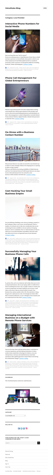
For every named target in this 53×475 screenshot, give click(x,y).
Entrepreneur (8, 69)
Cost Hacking (8, 179)
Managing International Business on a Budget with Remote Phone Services (20, 318)
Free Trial (7, 467)
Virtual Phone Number (13, 243)
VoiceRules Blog (12, 8)
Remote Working (13, 70)
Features (7, 454)
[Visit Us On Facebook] (19, 428)
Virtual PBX (33, 182)
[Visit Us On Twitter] (21, 428)
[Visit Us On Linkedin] (24, 428)
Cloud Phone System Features (29, 471)
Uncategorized (32, 242)
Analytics (21, 67)
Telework (26, 242)
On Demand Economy (30, 241)
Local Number (16, 69)
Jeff (8, 67)
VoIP (13, 183)
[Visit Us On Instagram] (26, 428)
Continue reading (27, 64)
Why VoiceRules (9, 457)
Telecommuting (20, 242)
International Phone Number (11, 180)
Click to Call (28, 67)
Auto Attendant (20, 177)
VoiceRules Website (17, 471)
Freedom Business (21, 179)
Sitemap (38, 471)
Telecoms (23, 182)
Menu (45, 8)
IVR (12, 69)
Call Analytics (32, 300)
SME (16, 182)
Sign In (7, 464)
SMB (14, 182)
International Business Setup (31, 179)
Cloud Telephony (35, 67)
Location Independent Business (26, 69)
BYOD (24, 67)
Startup (35, 123)
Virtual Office (20, 70)
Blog (6, 460)
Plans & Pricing (9, 451)
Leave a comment (28, 70)
